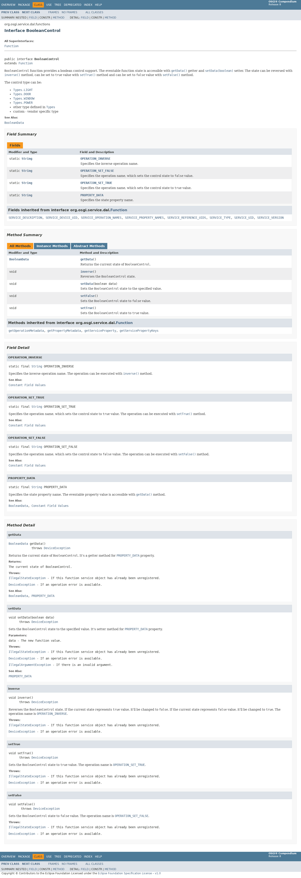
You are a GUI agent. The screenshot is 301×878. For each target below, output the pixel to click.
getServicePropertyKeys (139, 330)
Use (49, 4)
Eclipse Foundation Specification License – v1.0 (129, 873)
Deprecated (72, 4)
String (27, 158)
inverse (86, 271)
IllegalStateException (27, 578)
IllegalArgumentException (30, 665)
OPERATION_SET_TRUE (96, 183)
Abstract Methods (89, 246)
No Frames (69, 12)
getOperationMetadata (26, 330)
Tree (57, 4)
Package (24, 4)
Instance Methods (52, 246)
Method (58, 17)
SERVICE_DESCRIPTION (25, 217)
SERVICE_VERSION (270, 217)
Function (11, 46)
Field (33, 17)
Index (88, 4)
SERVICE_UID (244, 217)
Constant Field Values (27, 385)
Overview (8, 4)
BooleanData (19, 259)
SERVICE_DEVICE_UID (61, 217)
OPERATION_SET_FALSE (97, 170)
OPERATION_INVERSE (95, 158)
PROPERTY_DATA (91, 195)
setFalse (87, 296)
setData (86, 283)
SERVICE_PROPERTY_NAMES (144, 217)
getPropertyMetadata (64, 330)
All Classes (94, 12)
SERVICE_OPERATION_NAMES (101, 217)
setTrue (86, 308)
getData (86, 259)
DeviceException (57, 548)
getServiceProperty (100, 330)
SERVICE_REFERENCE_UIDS (186, 217)
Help (98, 4)
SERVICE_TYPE (220, 217)
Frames (53, 12)
